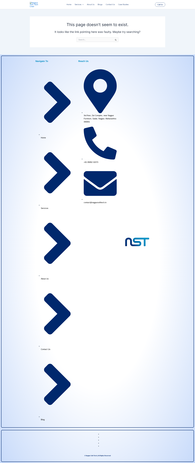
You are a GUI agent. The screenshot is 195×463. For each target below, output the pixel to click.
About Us (90, 4)
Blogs (100, 4)
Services (78, 4)
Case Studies (123, 4)
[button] (82, 4)
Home (69, 4)
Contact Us (110, 4)
